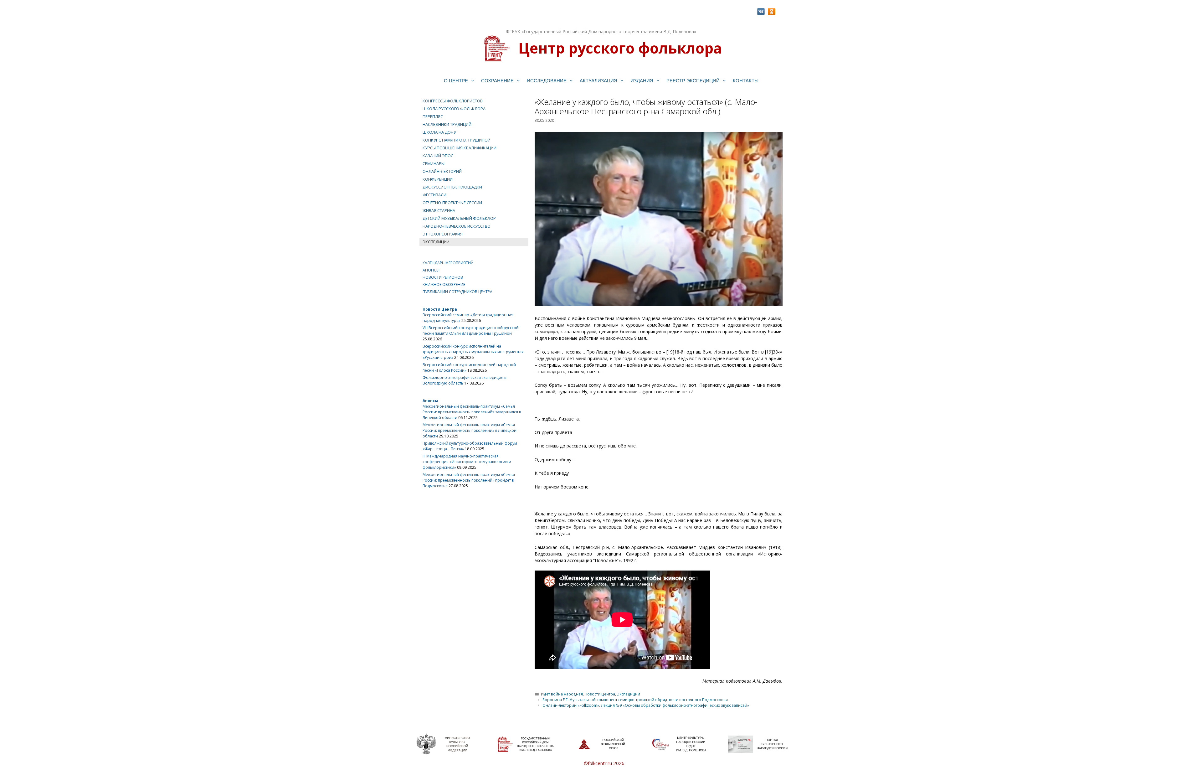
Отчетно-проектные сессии (452, 202)
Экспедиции (628, 693)
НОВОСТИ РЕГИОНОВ (443, 277)
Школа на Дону (439, 132)
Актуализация (598, 80)
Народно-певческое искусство (457, 226)
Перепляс (433, 116)
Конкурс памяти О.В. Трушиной (457, 140)
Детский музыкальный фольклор (459, 218)
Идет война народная (562, 693)
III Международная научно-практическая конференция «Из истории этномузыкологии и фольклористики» (467, 461)
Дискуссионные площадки (452, 187)
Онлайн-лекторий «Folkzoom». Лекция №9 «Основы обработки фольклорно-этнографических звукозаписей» (645, 705)
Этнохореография (443, 234)
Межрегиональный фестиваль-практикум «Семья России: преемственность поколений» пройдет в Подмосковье (469, 480)
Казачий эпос (438, 155)
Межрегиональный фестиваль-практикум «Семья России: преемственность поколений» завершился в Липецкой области (472, 412)
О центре (456, 80)
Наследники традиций (447, 124)
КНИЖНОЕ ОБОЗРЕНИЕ (444, 284)
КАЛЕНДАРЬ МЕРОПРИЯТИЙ (448, 263)
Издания (641, 80)
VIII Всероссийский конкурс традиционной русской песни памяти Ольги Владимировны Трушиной (471, 330)
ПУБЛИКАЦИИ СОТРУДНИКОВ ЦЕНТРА (457, 291)
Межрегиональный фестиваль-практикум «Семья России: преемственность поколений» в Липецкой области (469, 430)
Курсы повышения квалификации (459, 148)
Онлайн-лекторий (442, 171)
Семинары (433, 163)
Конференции (438, 179)
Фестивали (434, 195)
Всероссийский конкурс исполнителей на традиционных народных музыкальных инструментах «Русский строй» (473, 352)
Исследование (547, 80)
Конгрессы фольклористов (453, 101)
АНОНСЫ (431, 270)
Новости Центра (600, 693)
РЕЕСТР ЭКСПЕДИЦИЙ (693, 80)
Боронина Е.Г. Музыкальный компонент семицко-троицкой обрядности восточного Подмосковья (635, 699)
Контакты (745, 80)
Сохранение (497, 80)
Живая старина (439, 210)
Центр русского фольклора (620, 48)
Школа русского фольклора (454, 108)
